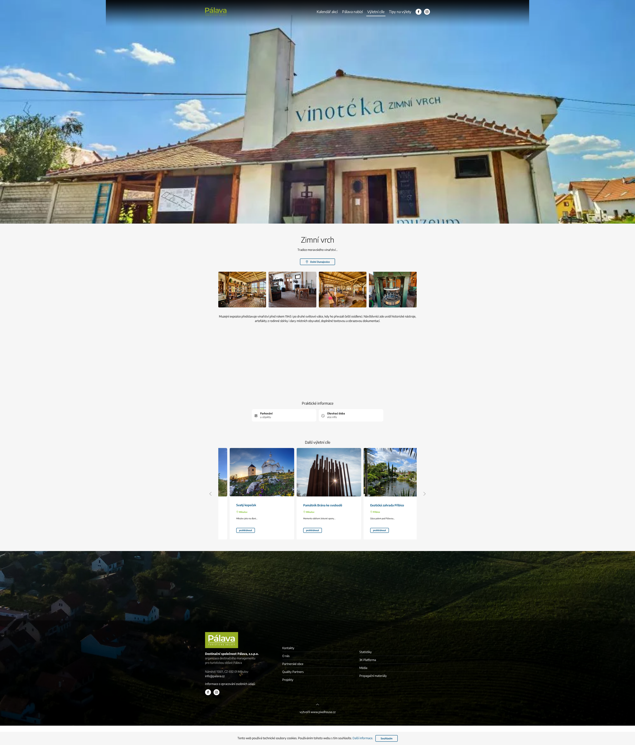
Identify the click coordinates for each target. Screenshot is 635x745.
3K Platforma (367, 660)
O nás (286, 656)
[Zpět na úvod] (216, 11)
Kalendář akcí (327, 11)
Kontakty (288, 648)
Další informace (362, 738)
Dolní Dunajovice (320, 261)
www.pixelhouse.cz (323, 712)
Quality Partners (293, 672)
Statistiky (365, 652)
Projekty (287, 679)
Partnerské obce (292, 664)
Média (363, 668)
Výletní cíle (375, 11)
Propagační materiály (373, 676)
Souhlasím (386, 738)
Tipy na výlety (400, 11)
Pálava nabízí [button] (352, 11)
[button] (242, 290)
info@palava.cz (215, 676)
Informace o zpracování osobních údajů (230, 684)
